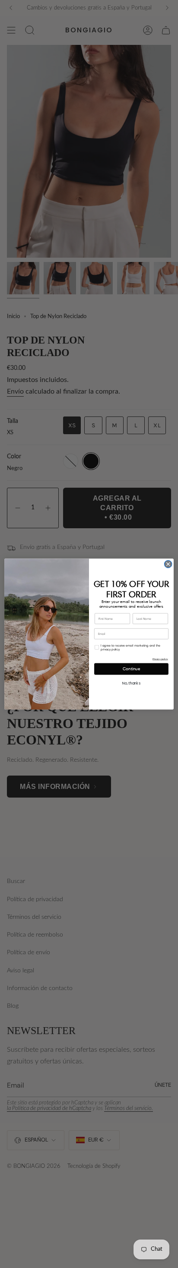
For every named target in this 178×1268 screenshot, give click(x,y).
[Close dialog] (168, 564)
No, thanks (131, 683)
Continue (131, 669)
